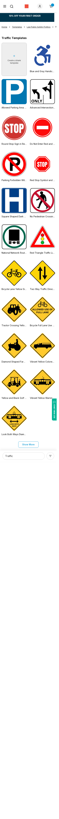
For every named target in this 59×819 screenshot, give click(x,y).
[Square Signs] (26, 6)
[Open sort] (50, 456)
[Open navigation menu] (5, 6)
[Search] (12, 6)
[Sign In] (40, 6)
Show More (28, 444)
